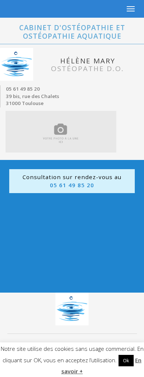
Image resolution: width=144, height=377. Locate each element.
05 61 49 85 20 (23, 88)
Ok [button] (126, 360)
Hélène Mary (87, 64)
